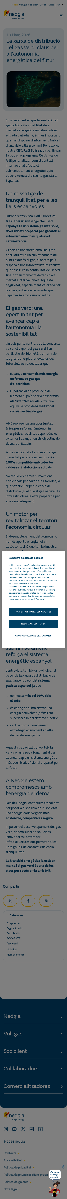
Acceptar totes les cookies (33, 612)
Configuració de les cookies (33, 636)
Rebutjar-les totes (33, 624)
